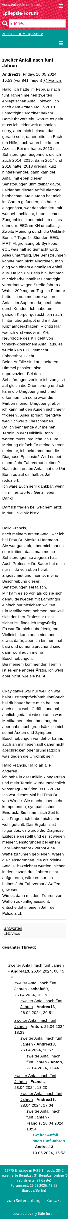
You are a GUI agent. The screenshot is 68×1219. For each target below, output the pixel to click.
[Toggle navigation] (61, 6)
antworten (13, 928)
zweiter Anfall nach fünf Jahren (36, 965)
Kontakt (53, 1200)
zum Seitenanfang (24, 1200)
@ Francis (52, 80)
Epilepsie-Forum (20, 13)
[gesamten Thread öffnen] (11, 977)
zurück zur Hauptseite (22, 33)
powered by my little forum (34, 1213)
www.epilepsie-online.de (21, 4)
